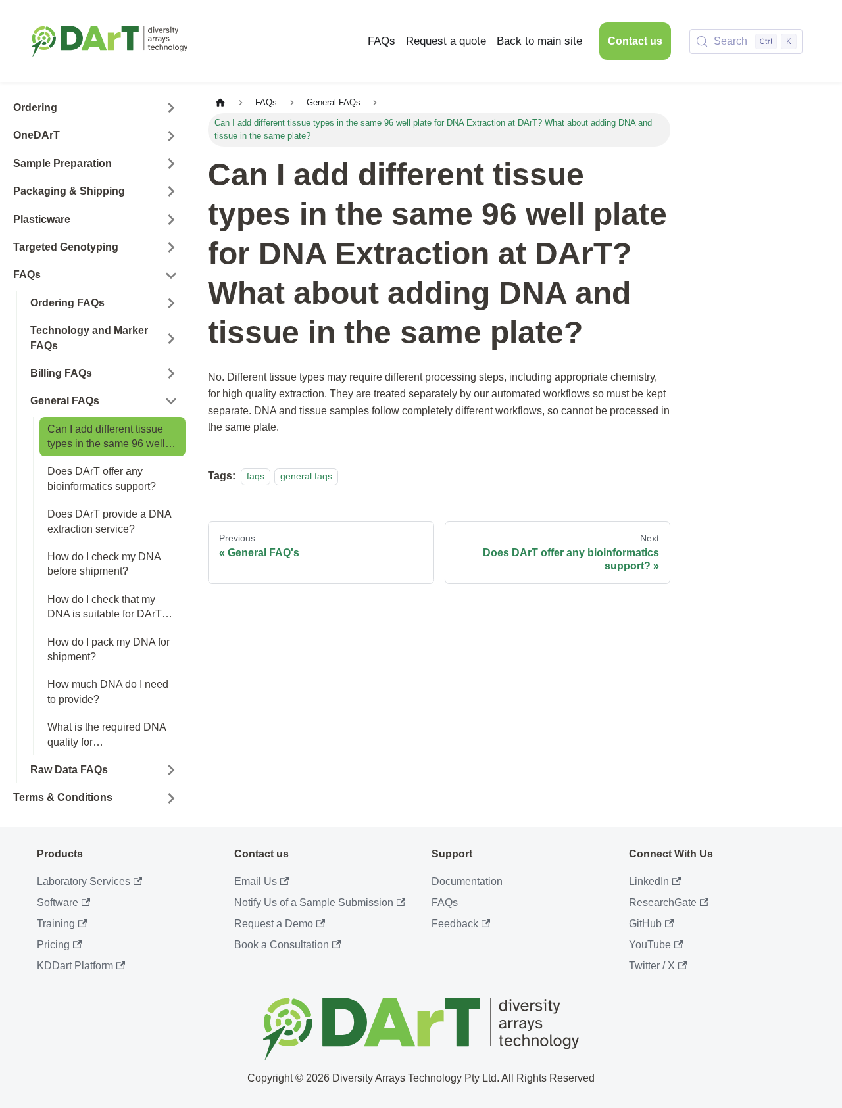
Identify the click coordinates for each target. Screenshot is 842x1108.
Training (56, 923)
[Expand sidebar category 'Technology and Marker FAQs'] (171, 338)
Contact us (635, 41)
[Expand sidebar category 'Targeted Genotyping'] (171, 247)
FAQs (381, 41)
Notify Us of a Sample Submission (313, 902)
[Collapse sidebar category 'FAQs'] (171, 274)
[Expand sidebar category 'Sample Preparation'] (171, 163)
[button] (95, 135)
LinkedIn (649, 881)
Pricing (53, 944)
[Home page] (220, 103)
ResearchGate (663, 902)
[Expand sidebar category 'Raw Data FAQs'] (171, 770)
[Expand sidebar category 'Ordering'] (171, 107)
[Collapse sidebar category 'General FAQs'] (171, 401)
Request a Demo (273, 923)
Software (57, 902)
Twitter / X (652, 965)
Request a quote (446, 41)
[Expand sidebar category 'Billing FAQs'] (171, 373)
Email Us (255, 881)
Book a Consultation (281, 944)
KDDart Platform (75, 965)
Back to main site (539, 41)
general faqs (306, 476)
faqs (255, 476)
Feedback (455, 923)
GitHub (645, 923)
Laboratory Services (83, 881)
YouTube (650, 944)
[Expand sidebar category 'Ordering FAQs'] (171, 303)
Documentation (467, 881)
